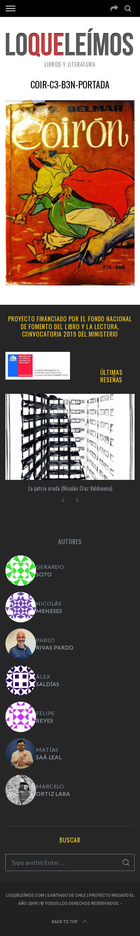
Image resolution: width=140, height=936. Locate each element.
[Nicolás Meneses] (20, 607)
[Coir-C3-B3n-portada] (69, 283)
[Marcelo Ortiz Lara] (20, 790)
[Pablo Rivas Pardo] (20, 644)
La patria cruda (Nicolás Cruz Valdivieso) (70, 488)
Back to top (65, 921)
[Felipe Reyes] (20, 717)
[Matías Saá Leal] (20, 753)
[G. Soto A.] (20, 570)
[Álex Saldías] (20, 680)
